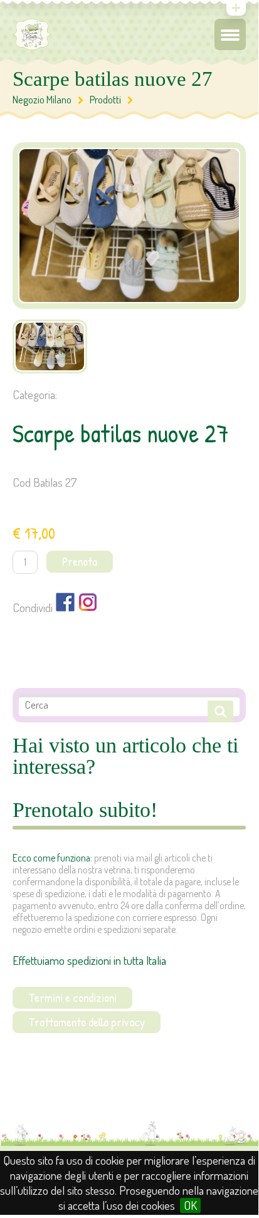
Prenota (79, 561)
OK (190, 1205)
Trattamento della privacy (86, 1022)
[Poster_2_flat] (50, 346)
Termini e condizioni (72, 997)
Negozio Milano (42, 99)
